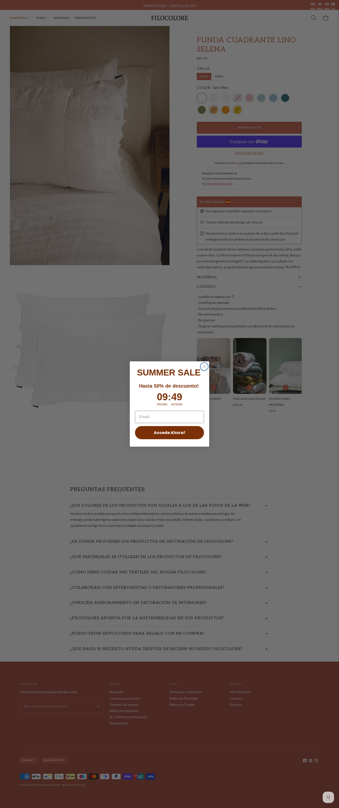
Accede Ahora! (169, 432)
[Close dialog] (204, 367)
